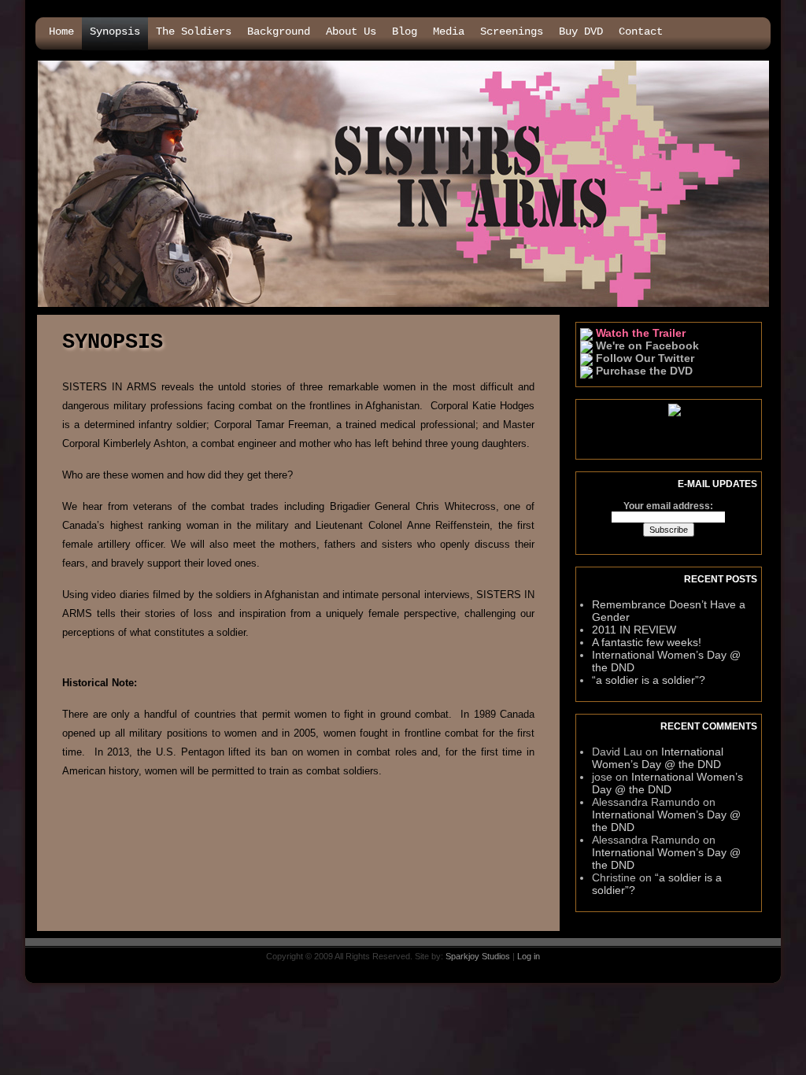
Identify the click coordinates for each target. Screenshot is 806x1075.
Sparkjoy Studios (478, 956)
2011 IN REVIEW (634, 629)
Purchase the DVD (643, 370)
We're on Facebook (646, 345)
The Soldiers (193, 31)
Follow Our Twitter (643, 358)
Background (278, 31)
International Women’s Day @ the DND (657, 757)
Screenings (511, 31)
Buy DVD (581, 31)
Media (448, 31)
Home (61, 31)
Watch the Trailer (639, 333)
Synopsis (115, 31)
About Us (351, 31)
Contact (641, 31)
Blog (404, 31)
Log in (528, 956)
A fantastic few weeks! (646, 642)
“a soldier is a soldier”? (648, 680)
